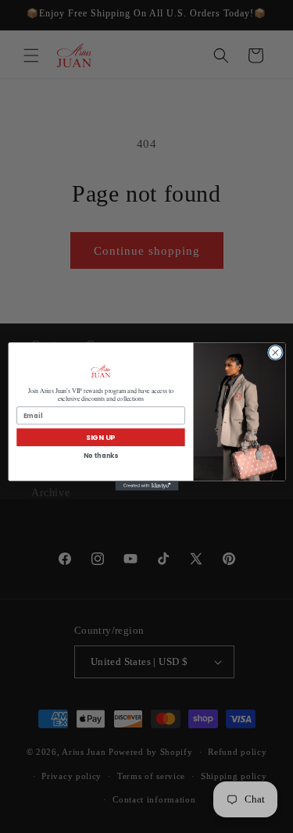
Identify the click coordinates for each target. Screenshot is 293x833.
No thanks (100, 455)
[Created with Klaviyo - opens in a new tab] (146, 486)
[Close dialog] (275, 352)
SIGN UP (100, 437)
